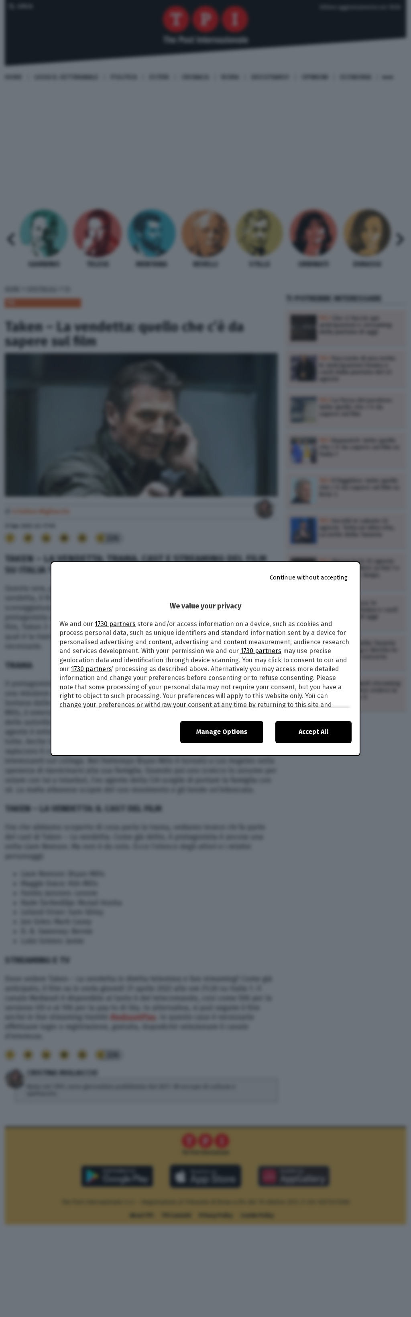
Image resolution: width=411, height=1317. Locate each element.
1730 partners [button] (115, 624)
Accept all (313, 732)
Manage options (221, 732)
